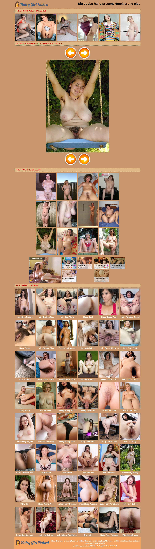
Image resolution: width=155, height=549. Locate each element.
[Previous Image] (71, 59)
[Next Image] (84, 59)
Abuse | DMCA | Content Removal (103, 546)
